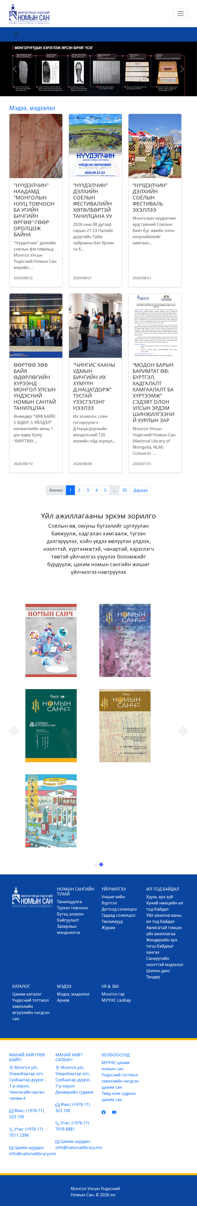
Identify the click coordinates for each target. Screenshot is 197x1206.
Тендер (153, 977)
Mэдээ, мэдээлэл (73, 994)
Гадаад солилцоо (118, 915)
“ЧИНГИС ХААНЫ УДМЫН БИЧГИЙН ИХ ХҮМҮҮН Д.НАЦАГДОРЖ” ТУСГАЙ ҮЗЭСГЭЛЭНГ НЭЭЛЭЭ (94, 386)
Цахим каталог (27, 994)
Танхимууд (112, 921)
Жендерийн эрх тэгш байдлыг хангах (161, 946)
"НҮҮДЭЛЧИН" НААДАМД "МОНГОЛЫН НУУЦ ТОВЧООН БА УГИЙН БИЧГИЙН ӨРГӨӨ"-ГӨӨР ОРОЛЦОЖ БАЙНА (34, 210)
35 (124, 490)
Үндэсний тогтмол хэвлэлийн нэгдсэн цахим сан (120, 1081)
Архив (63, 1000)
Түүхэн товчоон (72, 908)
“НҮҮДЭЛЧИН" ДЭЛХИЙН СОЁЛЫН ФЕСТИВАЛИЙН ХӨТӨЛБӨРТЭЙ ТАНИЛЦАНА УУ (92, 200)
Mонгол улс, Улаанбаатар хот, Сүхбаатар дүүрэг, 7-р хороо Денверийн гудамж (74, 1080)
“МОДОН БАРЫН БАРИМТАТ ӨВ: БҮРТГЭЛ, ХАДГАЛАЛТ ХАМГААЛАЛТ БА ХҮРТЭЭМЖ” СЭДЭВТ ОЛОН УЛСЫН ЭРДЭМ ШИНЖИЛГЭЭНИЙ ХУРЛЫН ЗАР (153, 392)
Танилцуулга (69, 901)
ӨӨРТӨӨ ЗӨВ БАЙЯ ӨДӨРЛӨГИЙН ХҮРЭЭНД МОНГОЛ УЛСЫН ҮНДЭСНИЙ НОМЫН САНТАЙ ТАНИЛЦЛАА (35, 386)
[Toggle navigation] (180, 13)
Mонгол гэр (113, 994)
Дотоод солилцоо (119, 909)
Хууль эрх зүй (159, 897)
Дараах (140, 490)
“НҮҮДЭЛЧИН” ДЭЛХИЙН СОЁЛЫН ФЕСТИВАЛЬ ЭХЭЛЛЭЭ (150, 197)
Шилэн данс (158, 970)
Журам (108, 927)
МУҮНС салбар (116, 1000)
